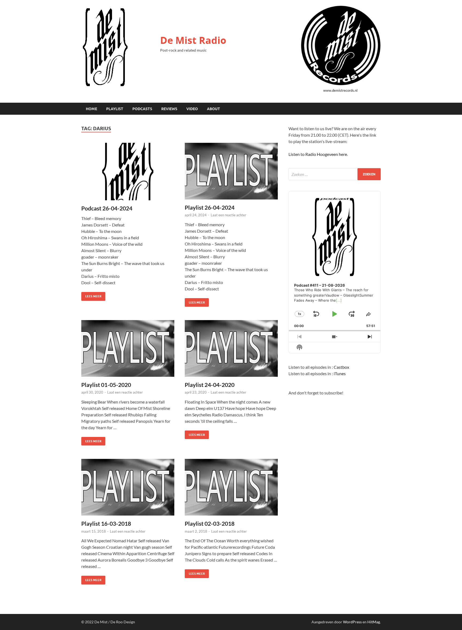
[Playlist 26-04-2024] (231, 171)
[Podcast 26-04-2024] (127, 171)
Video (192, 109)
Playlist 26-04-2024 (209, 207)
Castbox (341, 367)
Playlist (114, 109)
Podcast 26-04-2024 (106, 208)
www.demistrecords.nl (340, 90)
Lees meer (91, 295)
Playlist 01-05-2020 (106, 384)
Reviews (169, 109)
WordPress (352, 622)
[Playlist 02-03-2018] (231, 487)
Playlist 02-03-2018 (209, 523)
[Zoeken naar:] (334, 174)
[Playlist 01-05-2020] (127, 348)
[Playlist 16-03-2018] (127, 487)
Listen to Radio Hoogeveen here (317, 154)
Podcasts (142, 109)
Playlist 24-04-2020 (209, 384)
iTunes (340, 373)
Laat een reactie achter (228, 215)
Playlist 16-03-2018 (106, 523)
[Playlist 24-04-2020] (231, 348)
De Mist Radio (193, 40)
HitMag (373, 622)
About (213, 109)
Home (91, 109)
